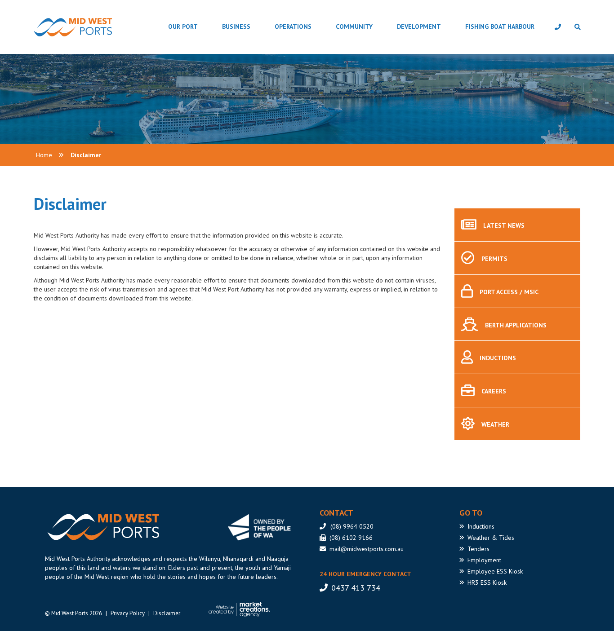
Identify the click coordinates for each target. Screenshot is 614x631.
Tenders (478, 549)
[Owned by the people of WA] (262, 527)
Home (44, 155)
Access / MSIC (509, 292)
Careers (493, 391)
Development (419, 26)
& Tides (490, 538)
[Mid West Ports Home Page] (50, 27)
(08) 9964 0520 (352, 526)
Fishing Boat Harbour (499, 26)
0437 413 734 (355, 587)
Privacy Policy (128, 613)
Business (236, 26)
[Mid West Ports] (102, 527)
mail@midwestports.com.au (366, 549)
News (504, 225)
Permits (494, 259)
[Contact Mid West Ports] (558, 27)
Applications (516, 325)
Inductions (498, 358)
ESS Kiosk (495, 571)
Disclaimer (86, 155)
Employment (484, 560)
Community (354, 26)
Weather (495, 424)
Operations (293, 26)
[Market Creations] (242, 609)
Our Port (183, 26)
